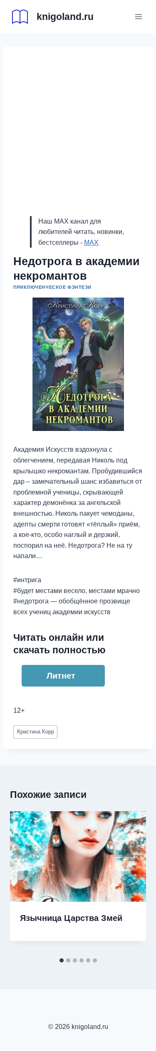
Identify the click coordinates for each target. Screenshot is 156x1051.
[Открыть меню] (138, 16)
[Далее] (131, 882)
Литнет (61, 675)
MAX (91, 242)
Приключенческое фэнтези (52, 287)
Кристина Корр (35, 732)
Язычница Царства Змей (71, 918)
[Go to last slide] (24, 882)
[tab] (61, 960)
